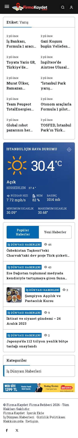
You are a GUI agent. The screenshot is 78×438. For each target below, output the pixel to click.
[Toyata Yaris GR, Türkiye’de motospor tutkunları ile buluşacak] (21, 61)
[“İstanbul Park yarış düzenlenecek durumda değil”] (56, 82)
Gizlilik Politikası (51, 417)
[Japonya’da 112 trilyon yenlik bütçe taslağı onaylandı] (39, 340)
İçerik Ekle (35, 413)
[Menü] (6, 6)
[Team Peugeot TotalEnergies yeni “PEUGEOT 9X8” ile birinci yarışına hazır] (21, 103)
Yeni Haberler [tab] (55, 232)
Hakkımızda (13, 421)
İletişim (32, 421)
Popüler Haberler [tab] (23, 232)
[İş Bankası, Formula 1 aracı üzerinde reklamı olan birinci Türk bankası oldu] (21, 40)
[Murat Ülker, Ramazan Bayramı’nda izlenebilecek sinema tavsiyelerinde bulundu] (21, 82)
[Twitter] (16, 430)
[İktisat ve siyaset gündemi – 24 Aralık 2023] (39, 318)
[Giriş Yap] (71, 6)
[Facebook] (6, 430)
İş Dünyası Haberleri (23, 371)
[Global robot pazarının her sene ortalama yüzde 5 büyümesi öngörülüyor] (21, 124)
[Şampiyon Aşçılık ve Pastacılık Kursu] (39, 295)
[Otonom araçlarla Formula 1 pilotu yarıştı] (56, 103)
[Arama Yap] (62, 6)
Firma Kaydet (14, 413)
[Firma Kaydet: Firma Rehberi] (29, 6)
